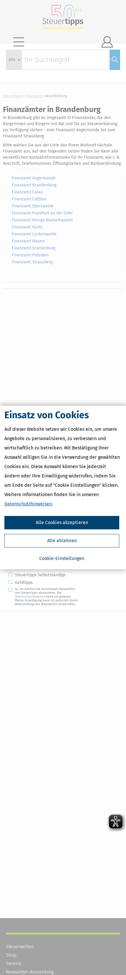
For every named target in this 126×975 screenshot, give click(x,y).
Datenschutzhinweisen (28, 504)
